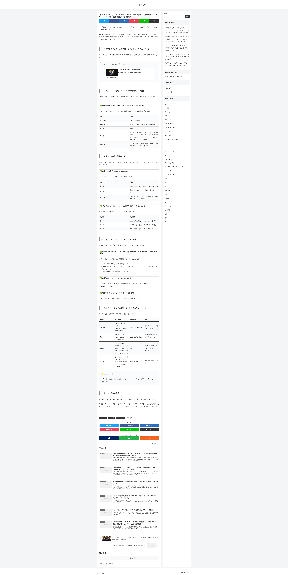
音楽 (166, 218)
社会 (166, 194)
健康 (166, 178)
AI (165, 104)
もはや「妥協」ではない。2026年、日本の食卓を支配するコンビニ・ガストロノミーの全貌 (177, 56)
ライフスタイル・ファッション (174, 167)
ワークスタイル (169, 174)
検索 (165, 13)
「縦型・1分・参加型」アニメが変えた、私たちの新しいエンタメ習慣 (176, 64)
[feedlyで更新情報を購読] (129, 438)
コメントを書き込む (129, 558)
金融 (166, 214)
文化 (166, 182)
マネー (167, 155)
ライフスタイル (169, 163)
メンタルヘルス (169, 159)
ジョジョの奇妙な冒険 (171, 139)
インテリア (168, 119)
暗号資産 (167, 190)
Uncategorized (104, 417)
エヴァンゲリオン (120, 417)
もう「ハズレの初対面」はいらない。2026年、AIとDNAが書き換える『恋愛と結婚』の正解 (176, 48)
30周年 (128, 417)
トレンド (167, 147)
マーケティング (169, 151)
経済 (166, 202)
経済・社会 (168, 206)
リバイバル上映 (169, 171)
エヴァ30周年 (112, 417)
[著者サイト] (109, 438)
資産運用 (167, 210)
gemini (167, 108)
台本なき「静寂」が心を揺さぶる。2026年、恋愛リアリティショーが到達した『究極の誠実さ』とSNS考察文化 (177, 39)
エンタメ (167, 131)
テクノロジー (169, 143)
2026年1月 (168, 88)
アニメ (167, 116)
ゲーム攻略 (168, 135)
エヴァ (133, 417)
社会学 (167, 198)
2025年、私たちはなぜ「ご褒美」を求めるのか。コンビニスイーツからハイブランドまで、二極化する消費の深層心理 (177, 30)
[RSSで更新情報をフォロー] (149, 438)
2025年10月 (168, 92)
